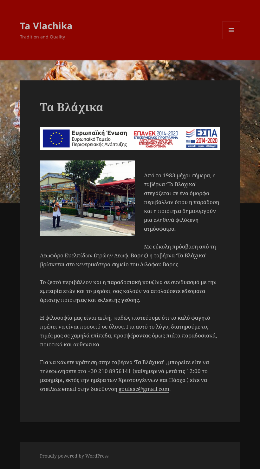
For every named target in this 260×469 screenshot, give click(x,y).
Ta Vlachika (46, 25)
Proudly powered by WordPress (74, 456)
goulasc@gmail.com (144, 388)
